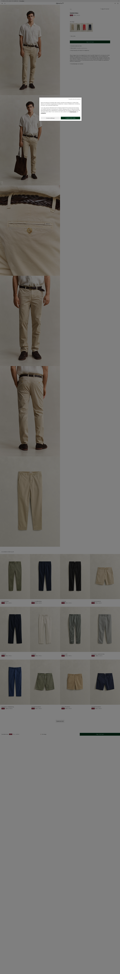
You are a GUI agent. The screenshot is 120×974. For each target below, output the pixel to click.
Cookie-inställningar (50, 118)
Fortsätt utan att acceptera (75, 99)
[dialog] (60, 109)
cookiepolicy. (43, 113)
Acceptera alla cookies (70, 118)
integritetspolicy (73, 111)
